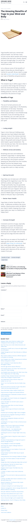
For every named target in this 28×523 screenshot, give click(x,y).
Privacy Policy (4, 510)
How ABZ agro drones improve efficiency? (10, 366)
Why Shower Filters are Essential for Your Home (12, 495)
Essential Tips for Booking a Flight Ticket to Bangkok (13, 412)
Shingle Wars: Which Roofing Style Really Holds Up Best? (14, 462)
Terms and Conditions (6, 512)
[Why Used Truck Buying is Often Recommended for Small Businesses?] (3, 274)
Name (3, 309)
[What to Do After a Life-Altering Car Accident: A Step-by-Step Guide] (3, 267)
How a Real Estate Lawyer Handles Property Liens (12, 390)
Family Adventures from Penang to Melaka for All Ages (13, 456)
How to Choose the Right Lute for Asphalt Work (12, 498)
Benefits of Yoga (6, 257)
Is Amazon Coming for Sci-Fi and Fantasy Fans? (12, 486)
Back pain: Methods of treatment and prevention (12, 491)
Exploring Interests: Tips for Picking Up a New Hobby (13, 500)
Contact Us (3, 508)
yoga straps (4, 259)
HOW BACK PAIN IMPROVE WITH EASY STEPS (11, 493)
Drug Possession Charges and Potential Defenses (12, 392)
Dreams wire (6, 1)
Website (3, 321)
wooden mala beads (12, 74)
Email (3, 315)
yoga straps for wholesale (14, 243)
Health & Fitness (6, 8)
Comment (4, 290)
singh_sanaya (6, 19)
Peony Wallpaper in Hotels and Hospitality (10, 443)
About (2, 506)
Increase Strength (16, 257)
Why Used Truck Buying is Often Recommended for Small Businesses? (15, 275)
